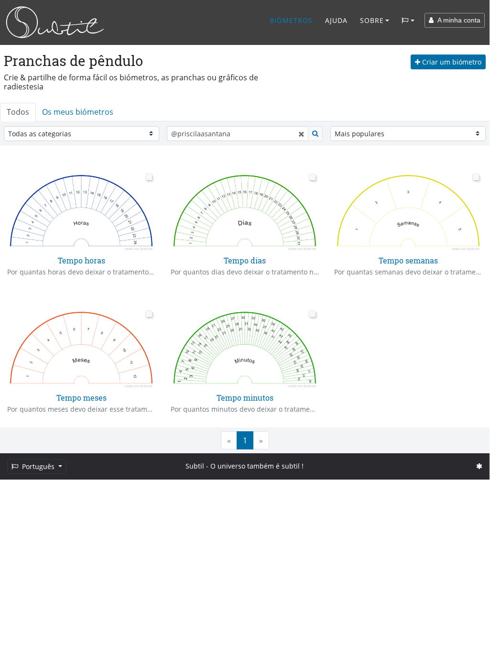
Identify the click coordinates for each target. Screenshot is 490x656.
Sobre (372, 20)
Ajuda (336, 20)
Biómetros (291, 20)
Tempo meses (81, 398)
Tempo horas (81, 260)
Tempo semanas (408, 260)
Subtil (194, 465)
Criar (450, 61)
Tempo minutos (245, 398)
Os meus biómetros (77, 112)
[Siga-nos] (479, 465)
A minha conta (457, 20)
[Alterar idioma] (408, 21)
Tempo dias (245, 260)
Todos (18, 112)
